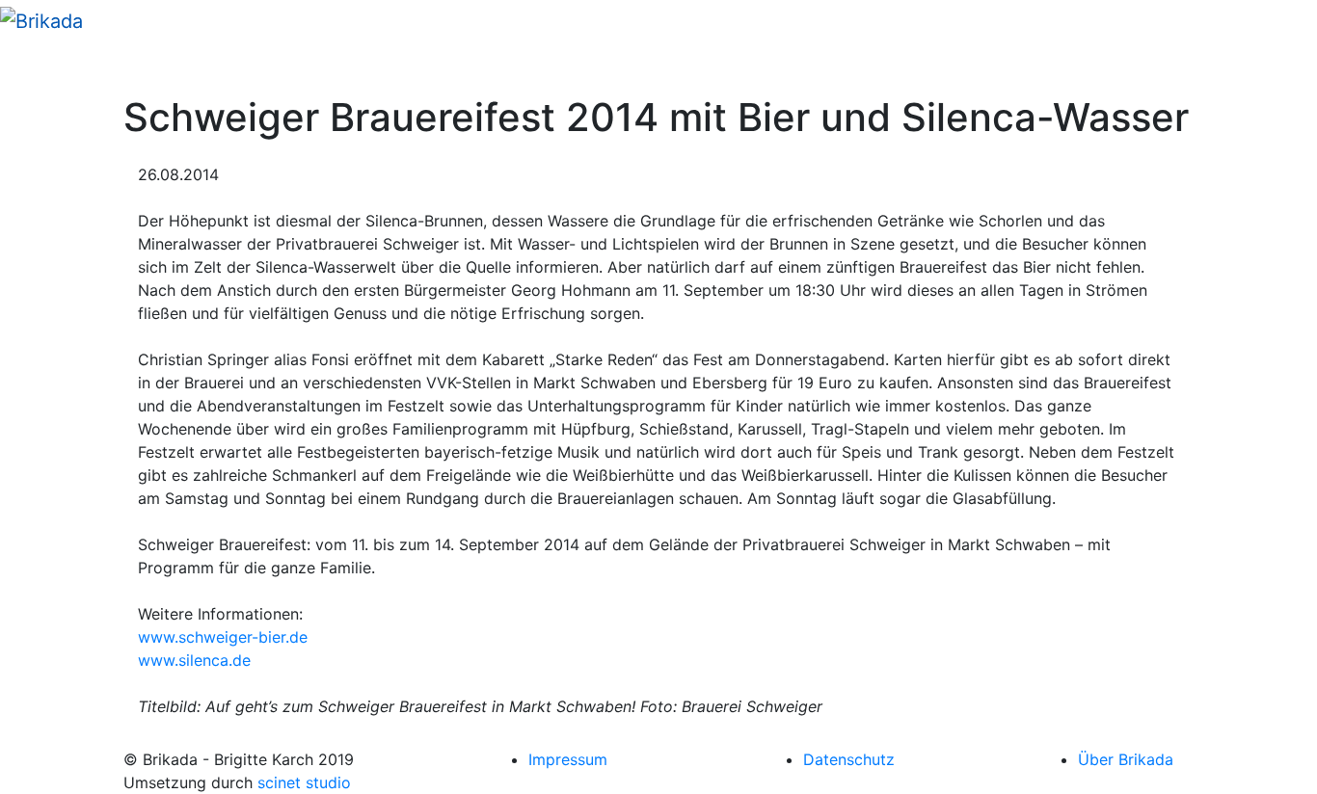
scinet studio (304, 782)
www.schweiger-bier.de (223, 637)
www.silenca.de (194, 660)
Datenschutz (849, 759)
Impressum (567, 759)
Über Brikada (1125, 759)
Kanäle (136, 67)
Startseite (58, 67)
